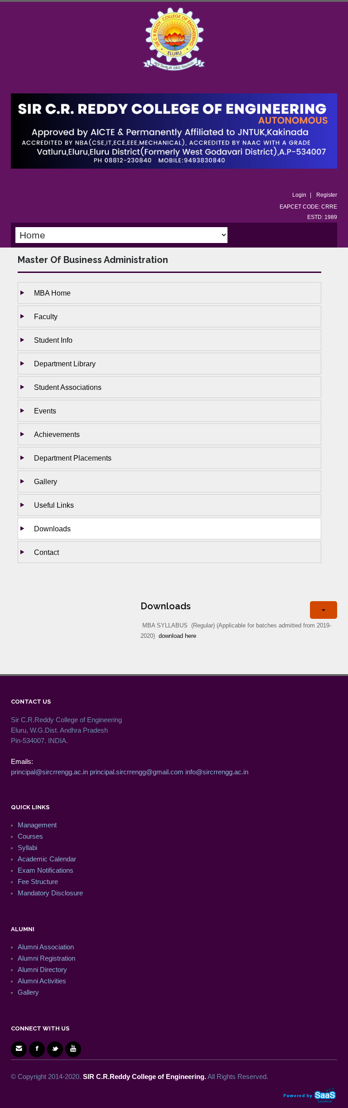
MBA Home (52, 293)
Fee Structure (38, 881)
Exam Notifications (45, 870)
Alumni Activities (42, 981)
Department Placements (72, 458)
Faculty (46, 316)
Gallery (45, 481)
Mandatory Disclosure (50, 893)
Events (45, 411)
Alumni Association (46, 947)
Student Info (53, 340)
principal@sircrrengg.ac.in (49, 772)
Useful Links (54, 505)
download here (177, 635)
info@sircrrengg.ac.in (216, 772)
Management (37, 825)
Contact (46, 552)
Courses (30, 836)
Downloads (52, 529)
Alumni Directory (42, 969)
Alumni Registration (46, 958)
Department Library (65, 364)
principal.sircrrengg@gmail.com (137, 772)
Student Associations (68, 387)
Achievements (57, 434)
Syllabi (27, 847)
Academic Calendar (47, 859)
